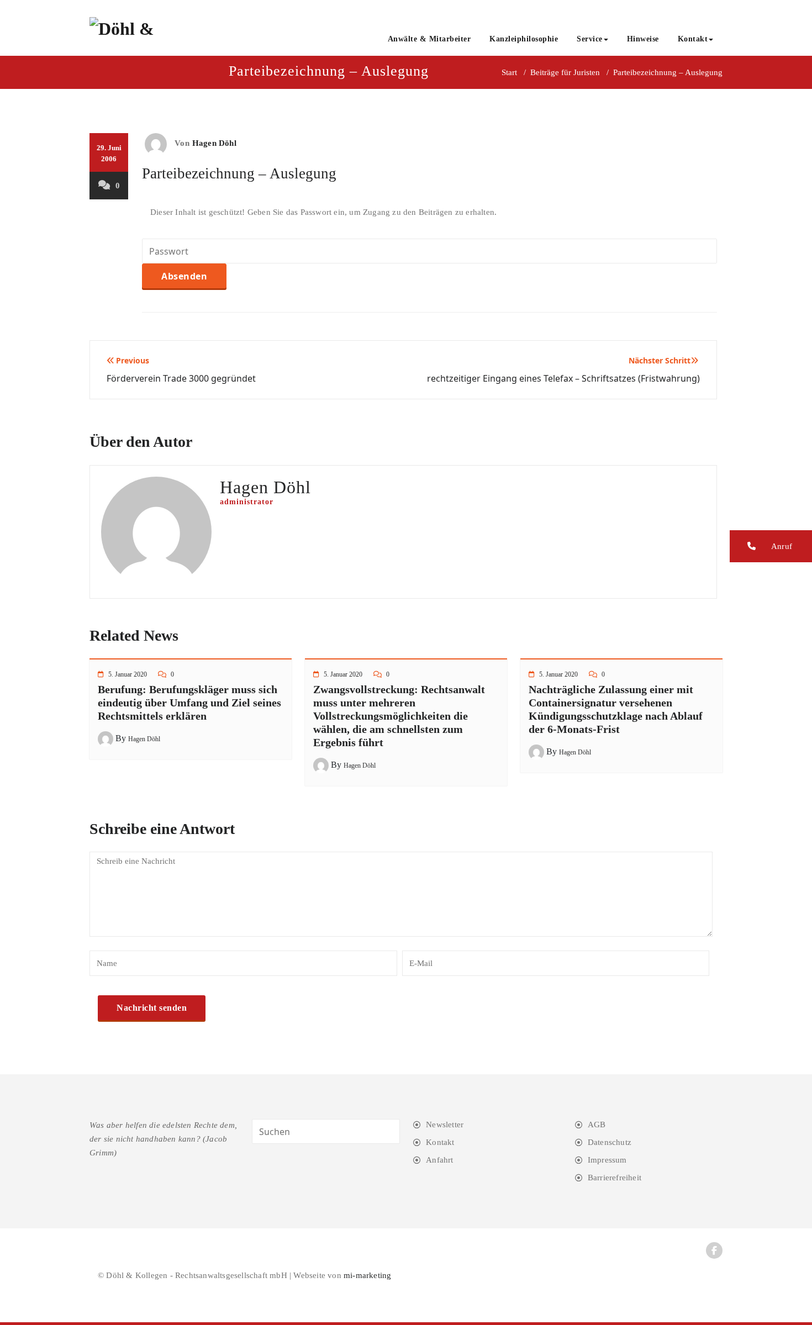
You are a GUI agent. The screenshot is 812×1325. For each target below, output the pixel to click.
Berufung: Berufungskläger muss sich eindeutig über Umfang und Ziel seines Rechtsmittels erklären (189, 702)
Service (590, 39)
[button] (771, 546)
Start (509, 72)
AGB (597, 1124)
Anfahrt (439, 1159)
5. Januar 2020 (127, 674)
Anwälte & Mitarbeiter (429, 39)
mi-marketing (367, 1275)
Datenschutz (609, 1142)
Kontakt (693, 39)
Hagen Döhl (214, 143)
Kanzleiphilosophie (523, 39)
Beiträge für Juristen (565, 72)
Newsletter (444, 1124)
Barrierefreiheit (614, 1177)
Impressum (607, 1159)
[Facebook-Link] (714, 1250)
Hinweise (643, 39)
